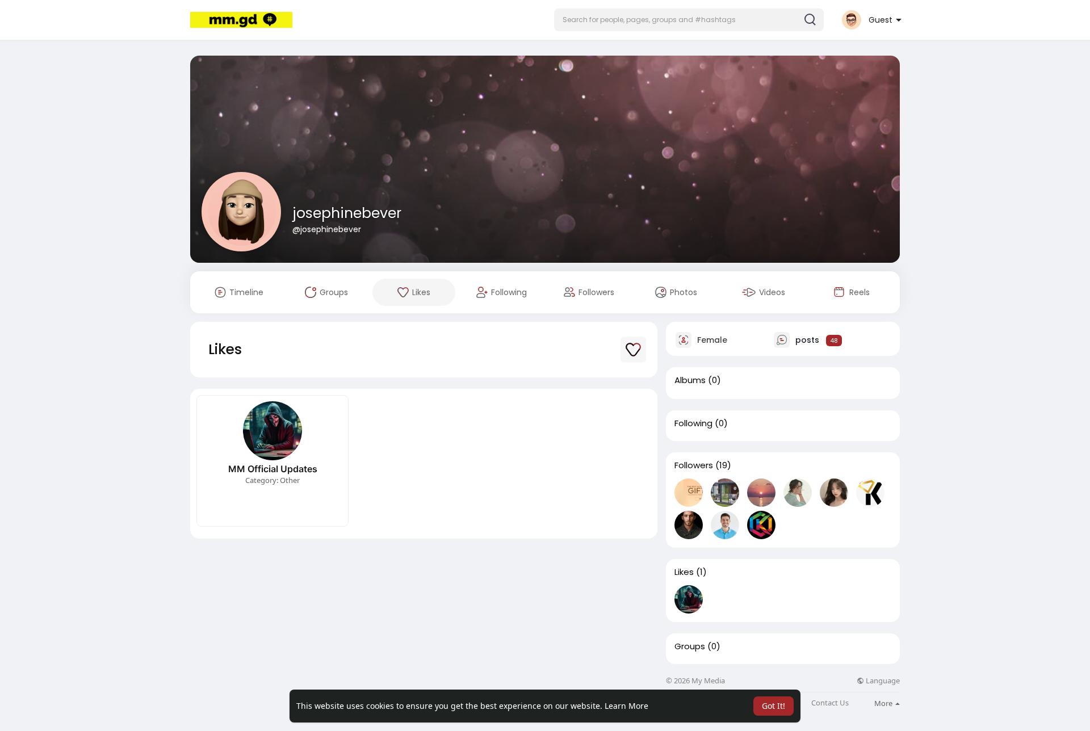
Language (882, 680)
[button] (689, 20)
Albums (690, 380)
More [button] (884, 703)
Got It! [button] (773, 705)
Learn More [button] (626, 705)
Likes (684, 572)
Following (693, 423)
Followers (693, 465)
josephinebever (346, 213)
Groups (689, 646)
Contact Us (830, 703)
